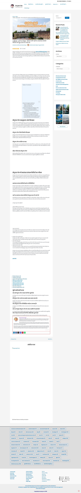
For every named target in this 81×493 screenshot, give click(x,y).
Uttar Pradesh (46, 460)
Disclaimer (44, 478)
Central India (12, 471)
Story (37, 454)
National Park (35, 447)
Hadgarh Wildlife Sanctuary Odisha (62, 41)
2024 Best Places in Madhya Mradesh (20, 419)
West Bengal (65, 460)
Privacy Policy (44, 472)
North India (12, 474)
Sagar (64, 451)
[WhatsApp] (66, 1)
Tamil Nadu (45, 454)
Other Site (44, 475)
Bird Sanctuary (30, 432)
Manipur (35, 444)
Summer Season (29, 475)
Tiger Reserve (14, 457)
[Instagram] (60, 1)
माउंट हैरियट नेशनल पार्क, (17, 281)
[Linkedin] (62, 1)
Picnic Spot (59, 447)
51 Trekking (58, 93)
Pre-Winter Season (29, 477)
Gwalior (13, 438)
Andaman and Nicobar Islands (18, 45)
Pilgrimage (28, 481)
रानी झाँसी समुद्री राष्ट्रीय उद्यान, (18, 284)
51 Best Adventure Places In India (62, 89)
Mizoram (53, 444)
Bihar (21, 432)
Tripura (50, 457)
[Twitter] (59, 1)
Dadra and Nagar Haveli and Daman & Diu (27, 435)
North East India (13, 476)
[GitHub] (67, 1)
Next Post (50, 339)
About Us (34, 485)
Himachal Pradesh (40, 438)
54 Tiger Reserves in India (61, 77)
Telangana (55, 454)
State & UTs (55, 4)
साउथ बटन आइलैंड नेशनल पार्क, (18, 287)
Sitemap (44, 477)
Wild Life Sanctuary (16, 463)
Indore (57, 438)
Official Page (26, 8)
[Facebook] (57, 1)
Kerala (44, 441)
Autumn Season (29, 471)
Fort (47, 435)
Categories (58, 66)
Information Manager (40, 488)
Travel (24, 457)
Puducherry (14, 451)
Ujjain (58, 457)
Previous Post (13, 339)
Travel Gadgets (33, 457)
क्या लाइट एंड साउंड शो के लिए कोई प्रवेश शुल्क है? (32, 117)
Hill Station (30, 438)
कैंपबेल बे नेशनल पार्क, (17, 276)
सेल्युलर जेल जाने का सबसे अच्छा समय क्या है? (31, 113)
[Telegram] (64, 1)
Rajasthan (31, 451)
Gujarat (61, 435)
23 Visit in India (59, 81)
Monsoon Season (63, 444)
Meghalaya (44, 444)
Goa (54, 435)
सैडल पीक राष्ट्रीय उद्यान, (17, 285)
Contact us (44, 481)
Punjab (22, 451)
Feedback (43, 485)
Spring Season (29, 474)
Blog (25, 45)
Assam (54, 428)
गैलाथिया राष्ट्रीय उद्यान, (17, 277)
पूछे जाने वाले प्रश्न (26, 111)
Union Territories (26, 460)
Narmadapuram (24, 447)
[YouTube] (69, 1)
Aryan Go (18, 5)
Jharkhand (26, 441)
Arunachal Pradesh (44, 428)
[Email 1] (70, 1)
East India (12, 473)
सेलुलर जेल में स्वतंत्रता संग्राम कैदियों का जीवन (31, 107)
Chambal (46, 432)
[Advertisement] (31, 67)
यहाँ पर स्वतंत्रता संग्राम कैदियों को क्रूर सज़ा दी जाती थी (32, 110)
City (13, 435)
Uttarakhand (36, 460)
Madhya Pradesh (15, 444)
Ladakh (51, 441)
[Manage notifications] (79, 491)
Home (25, 4)
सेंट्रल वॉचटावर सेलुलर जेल (29, 106)
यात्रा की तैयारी (63, 4)
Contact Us (38, 485)
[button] (33, 4)
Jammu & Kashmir (15, 441)
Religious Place (40, 451)
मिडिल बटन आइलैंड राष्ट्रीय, (17, 280)
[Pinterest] (63, 1)
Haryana (21, 438)
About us (44, 474)
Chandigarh (55, 432)
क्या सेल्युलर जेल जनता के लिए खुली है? (30, 112)
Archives (57, 54)
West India (12, 478)
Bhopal (13, 432)
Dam (41, 435)
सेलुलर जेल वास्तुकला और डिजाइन (29, 103)
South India (12, 477)
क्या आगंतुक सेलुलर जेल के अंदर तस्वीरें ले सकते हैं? (32, 116)
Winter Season (29, 478)
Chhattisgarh (64, 432)
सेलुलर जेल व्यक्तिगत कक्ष (28, 105)
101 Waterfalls (58, 91)
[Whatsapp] (25, 332)
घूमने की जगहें (47, 4)
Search (57, 15)
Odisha (51, 447)
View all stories (62, 126)
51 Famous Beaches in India (61, 87)
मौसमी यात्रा (30, 4)
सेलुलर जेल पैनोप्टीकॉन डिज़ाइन (29, 104)
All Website (20, 487)
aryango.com (47, 329)
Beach (62, 428)
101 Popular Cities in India (60, 94)
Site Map (30, 485)
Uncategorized (15, 460)
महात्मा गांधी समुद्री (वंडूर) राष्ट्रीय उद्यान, (20, 279)
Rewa (49, 451)
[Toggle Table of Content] (39, 102)
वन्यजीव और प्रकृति (39, 4)
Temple (63, 454)
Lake (57, 441)
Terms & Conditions (46, 479)
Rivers (56, 451)
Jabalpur (65, 438)
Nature (44, 447)
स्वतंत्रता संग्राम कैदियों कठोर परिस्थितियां (30, 109)
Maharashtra (26, 444)
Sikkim (21, 454)
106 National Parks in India (61, 76)
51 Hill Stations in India (60, 82)
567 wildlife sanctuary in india (61, 79)
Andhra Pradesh (32, 428)
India (50, 438)
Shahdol (13, 454)
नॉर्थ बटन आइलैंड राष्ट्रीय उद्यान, (18, 283)
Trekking (42, 457)
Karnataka (35, 441)
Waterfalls (56, 460)
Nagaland (14, 447)
